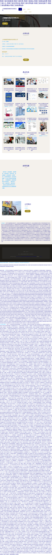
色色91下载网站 (26, 530)
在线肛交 (2, 383)
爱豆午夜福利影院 (10, 523)
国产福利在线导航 (34, 427)
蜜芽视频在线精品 (44, 351)
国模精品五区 (32, 381)
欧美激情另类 (36, 366)
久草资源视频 (48, 467)
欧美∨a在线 (29, 466)
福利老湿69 (16, 541)
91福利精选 (31, 486)
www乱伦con (41, 366)
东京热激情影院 (35, 542)
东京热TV (24, 532)
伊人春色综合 (20, 523)
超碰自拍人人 (7, 435)
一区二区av (41, 477)
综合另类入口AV (46, 403)
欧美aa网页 (22, 352)
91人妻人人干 (28, 520)
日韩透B (6, 376)
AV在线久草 (46, 474)
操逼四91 (11, 420)
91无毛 (37, 419)
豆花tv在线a (38, 537)
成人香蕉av (37, 342)
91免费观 (3, 335)
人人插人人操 (14, 517)
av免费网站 (35, 535)
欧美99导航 (14, 398)
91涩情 (21, 530)
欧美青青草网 (39, 359)
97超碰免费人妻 (17, 408)
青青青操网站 (18, 345)
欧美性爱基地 (12, 513)
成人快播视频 (15, 504)
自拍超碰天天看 (23, 487)
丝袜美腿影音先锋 (6, 552)
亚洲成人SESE (32, 423)
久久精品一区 (23, 385)
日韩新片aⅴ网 (39, 548)
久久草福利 (32, 415)
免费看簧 (44, 389)
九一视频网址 (31, 376)
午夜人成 (15, 532)
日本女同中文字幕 (20, 517)
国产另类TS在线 (13, 361)
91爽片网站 (8, 372)
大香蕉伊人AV (28, 500)
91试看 (29, 442)
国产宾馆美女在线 (47, 540)
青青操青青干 (34, 278)
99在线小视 (6, 511)
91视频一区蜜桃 (24, 419)
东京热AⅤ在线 (25, 534)
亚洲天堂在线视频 (30, 413)
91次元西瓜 (3, 515)
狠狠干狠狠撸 (46, 541)
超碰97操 (41, 425)
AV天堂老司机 (45, 406)
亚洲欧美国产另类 (8, 280)
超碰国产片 (32, 378)
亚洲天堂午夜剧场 (31, 342)
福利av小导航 (29, 517)
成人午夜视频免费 (18, 276)
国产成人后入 (9, 496)
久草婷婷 (43, 365)
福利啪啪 (46, 460)
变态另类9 (14, 493)
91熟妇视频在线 (9, 327)
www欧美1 (46, 348)
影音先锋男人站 (18, 518)
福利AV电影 (28, 398)
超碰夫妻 (43, 426)
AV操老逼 (42, 449)
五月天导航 (37, 382)
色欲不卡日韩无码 (41, 349)
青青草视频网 (15, 392)
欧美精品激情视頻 (5, 369)
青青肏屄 (26, 454)
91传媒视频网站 (46, 525)
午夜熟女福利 (41, 541)
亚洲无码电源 (49, 415)
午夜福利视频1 (43, 435)
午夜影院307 (30, 365)
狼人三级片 (40, 281)
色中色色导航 (16, 379)
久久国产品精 (12, 378)
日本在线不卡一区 (9, 460)
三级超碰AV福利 (17, 349)
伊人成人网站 (24, 371)
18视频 (34, 365)
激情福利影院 (9, 344)
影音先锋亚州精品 (29, 447)
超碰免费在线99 (36, 521)
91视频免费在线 (48, 270)
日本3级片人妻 (39, 362)
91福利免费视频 (47, 277)
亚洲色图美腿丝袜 (9, 362)
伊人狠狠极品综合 (9, 391)
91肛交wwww (8, 402)
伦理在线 (23, 422)
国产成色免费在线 (20, 456)
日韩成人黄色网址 (5, 488)
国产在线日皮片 (20, 270)
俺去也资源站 (35, 408)
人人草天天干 (6, 470)
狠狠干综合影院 (17, 334)
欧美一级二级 (8, 459)
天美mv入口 (32, 433)
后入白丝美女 (43, 473)
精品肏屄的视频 (22, 433)
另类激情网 (36, 372)
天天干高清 (9, 521)
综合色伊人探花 (27, 456)
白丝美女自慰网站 (40, 277)
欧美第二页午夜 (15, 356)
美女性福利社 (16, 440)
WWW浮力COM (4, 410)
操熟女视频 (47, 527)
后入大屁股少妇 (26, 446)
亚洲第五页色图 (22, 406)
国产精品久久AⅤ (28, 337)
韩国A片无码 (20, 344)
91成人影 (21, 490)
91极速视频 (6, 527)
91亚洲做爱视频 (11, 399)
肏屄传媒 (43, 484)
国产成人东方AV (5, 409)
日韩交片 (21, 442)
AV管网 (24, 500)
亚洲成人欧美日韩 (15, 446)
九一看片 (40, 334)
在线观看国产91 (4, 398)
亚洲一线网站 (9, 507)
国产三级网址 (3, 467)
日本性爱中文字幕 (48, 433)
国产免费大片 (29, 271)
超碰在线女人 (26, 469)
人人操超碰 (11, 527)
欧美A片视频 (30, 521)
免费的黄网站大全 (29, 412)
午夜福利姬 (21, 381)
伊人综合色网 (27, 347)
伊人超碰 (20, 454)
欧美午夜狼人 (36, 446)
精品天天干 (26, 501)
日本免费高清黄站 (18, 552)
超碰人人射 (23, 378)
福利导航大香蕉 (16, 450)
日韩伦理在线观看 (10, 551)
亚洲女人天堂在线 (46, 352)
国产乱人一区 (23, 351)
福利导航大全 (19, 544)
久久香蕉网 (46, 386)
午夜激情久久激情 (4, 432)
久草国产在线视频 (3, 503)
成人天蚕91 (40, 488)
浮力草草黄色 (35, 334)
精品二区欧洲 (41, 413)
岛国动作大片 (31, 488)
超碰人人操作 (18, 520)
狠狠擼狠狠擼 (18, 278)
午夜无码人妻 (29, 331)
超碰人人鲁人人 (20, 466)
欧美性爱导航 (33, 371)
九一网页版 (30, 419)
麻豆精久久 (42, 398)
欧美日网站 (17, 427)
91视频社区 (45, 501)
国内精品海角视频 (42, 531)
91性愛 (35, 548)
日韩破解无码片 (3, 422)
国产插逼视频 (30, 497)
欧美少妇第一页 (3, 474)
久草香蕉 (28, 324)
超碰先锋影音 (32, 347)
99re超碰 (15, 376)
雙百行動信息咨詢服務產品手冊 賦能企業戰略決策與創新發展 (43, 120)
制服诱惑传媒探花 (23, 420)
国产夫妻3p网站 (3, 484)
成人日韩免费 (46, 372)
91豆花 (24, 398)
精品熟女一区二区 (26, 423)
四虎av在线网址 (8, 439)
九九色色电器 (19, 410)
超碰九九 (46, 368)
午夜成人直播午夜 (25, 395)
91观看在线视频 (7, 531)
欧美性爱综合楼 (36, 413)
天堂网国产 (43, 507)
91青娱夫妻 (36, 383)
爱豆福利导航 (30, 523)
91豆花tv (1, 358)
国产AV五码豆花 (10, 368)
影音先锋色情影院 (15, 480)
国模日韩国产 (41, 400)
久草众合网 (38, 528)
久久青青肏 (4, 352)
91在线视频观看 (19, 453)
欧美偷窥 (26, 440)
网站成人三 (48, 371)
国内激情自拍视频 (43, 515)
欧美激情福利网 (25, 276)
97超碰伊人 (44, 371)
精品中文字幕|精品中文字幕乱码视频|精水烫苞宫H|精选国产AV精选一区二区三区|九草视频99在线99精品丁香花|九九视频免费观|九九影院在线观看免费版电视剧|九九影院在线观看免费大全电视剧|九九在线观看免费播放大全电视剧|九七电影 (26, 300)
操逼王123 (10, 545)
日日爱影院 (23, 547)
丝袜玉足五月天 (34, 484)
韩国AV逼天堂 (11, 354)
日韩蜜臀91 (27, 439)
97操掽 (10, 437)
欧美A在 (14, 368)
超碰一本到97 (25, 523)
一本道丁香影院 (7, 538)
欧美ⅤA (5, 453)
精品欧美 (36, 273)
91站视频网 (2, 378)
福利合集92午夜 (43, 518)
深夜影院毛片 (29, 355)
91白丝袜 (17, 540)
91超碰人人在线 (17, 487)
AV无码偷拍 (18, 335)
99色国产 (5, 392)
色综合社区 (6, 548)
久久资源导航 (33, 337)
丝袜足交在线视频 (30, 344)
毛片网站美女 (30, 270)
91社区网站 (44, 480)
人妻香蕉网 (40, 345)
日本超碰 (32, 442)
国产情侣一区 (24, 527)
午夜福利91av (14, 535)
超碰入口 (48, 379)
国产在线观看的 (34, 277)
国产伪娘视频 (48, 435)
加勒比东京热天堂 (46, 481)
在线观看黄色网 (4, 274)
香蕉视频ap (3, 437)
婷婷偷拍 (25, 490)
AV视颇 (30, 435)
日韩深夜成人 (26, 470)
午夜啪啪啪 (13, 508)
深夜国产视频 (45, 271)
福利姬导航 (28, 433)
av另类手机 (9, 466)
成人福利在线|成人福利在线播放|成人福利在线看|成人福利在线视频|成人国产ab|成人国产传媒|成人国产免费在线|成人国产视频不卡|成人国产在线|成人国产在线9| (26, 286)
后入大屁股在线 (11, 449)
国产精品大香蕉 (42, 500)
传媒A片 (25, 541)
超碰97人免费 (45, 542)
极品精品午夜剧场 (35, 430)
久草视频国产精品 (31, 449)
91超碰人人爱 (42, 510)
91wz (12, 381)
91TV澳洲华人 (4, 466)
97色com (38, 339)
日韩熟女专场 (21, 481)
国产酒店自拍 (18, 372)
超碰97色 (9, 476)
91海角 (18, 510)
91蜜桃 (21, 463)
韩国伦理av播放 (8, 375)
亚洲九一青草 (22, 338)
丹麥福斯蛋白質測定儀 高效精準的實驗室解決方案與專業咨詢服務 (20, 120)
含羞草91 (32, 538)
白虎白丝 (27, 511)
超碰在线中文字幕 (18, 395)
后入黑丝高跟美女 (44, 339)
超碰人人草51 (19, 476)
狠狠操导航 (31, 470)
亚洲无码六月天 (11, 413)
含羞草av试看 (34, 405)
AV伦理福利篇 (4, 416)
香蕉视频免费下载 (43, 504)
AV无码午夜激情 (36, 416)
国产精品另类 (42, 274)
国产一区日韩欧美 (25, 435)
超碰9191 (31, 481)
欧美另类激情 (7, 347)
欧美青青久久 (49, 532)
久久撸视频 (37, 525)
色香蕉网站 (6, 518)
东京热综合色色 (26, 467)
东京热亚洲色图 (14, 283)
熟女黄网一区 (27, 403)
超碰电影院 (21, 450)
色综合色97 (16, 426)
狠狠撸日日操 (36, 514)
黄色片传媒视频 (27, 525)
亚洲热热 (44, 324)
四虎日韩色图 (34, 392)
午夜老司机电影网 (5, 331)
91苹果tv (7, 354)
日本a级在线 (46, 273)
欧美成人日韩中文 (17, 524)
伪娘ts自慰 (15, 331)
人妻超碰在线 (32, 537)
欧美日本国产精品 (4, 464)
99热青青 (41, 486)
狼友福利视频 (4, 521)
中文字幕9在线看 (20, 389)
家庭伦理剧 (2, 270)
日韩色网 (15, 523)
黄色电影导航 (37, 449)
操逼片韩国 (36, 551)
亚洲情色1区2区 (47, 413)
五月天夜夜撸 (21, 470)
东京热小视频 (15, 527)
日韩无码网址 (27, 335)
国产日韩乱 (3, 354)
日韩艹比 (22, 508)
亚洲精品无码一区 (7, 537)
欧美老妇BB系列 (5, 449)
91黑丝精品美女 (44, 440)
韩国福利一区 (6, 433)
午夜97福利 (7, 419)
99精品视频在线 (31, 393)
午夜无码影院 (5, 450)
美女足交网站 (22, 364)
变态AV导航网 (9, 504)
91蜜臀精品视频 (9, 352)
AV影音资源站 (12, 514)
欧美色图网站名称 (48, 420)
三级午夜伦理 (22, 548)
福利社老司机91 (33, 385)
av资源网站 (2, 433)
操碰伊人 (5, 328)
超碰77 (49, 457)
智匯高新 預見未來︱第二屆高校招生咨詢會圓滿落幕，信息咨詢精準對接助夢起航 (32, 90)
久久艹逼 (50, 483)
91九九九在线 (14, 466)
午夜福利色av (45, 375)
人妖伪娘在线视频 (19, 398)
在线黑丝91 (29, 532)
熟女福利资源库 (11, 334)
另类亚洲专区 (39, 479)
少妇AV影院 (3, 393)
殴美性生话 (36, 368)
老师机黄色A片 (48, 507)
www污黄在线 (39, 483)
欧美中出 (4, 388)
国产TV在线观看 (10, 338)
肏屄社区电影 (20, 459)
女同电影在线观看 (23, 281)
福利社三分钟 (39, 392)
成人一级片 (49, 501)
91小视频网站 (40, 389)
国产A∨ (8, 324)
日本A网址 (9, 355)
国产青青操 (23, 328)
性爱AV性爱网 (6, 554)
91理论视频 (24, 412)
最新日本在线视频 (11, 277)
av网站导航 (19, 405)
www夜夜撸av (41, 344)
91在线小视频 (28, 463)
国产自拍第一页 (35, 541)
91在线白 (44, 409)
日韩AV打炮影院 (46, 364)
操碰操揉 (34, 280)
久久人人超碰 (15, 454)
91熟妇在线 (38, 423)
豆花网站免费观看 (35, 517)
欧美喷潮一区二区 (14, 271)
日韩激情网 (46, 430)
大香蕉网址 (7, 351)
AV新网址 (25, 508)
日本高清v (16, 273)
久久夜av (34, 490)
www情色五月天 (3, 446)
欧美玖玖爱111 (2, 447)
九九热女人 (30, 432)
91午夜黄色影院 (26, 515)
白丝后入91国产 (18, 419)
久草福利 (3, 406)
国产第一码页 (31, 460)
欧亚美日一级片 (39, 337)
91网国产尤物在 (30, 281)
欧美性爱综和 (37, 395)
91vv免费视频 (13, 435)
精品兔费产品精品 (47, 398)
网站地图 (12, 266)
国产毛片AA (8, 500)
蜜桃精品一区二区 (19, 436)
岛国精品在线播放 (8, 281)
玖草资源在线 (6, 454)
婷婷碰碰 (32, 456)
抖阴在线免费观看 (8, 385)
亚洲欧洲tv (31, 345)
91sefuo (24, 466)
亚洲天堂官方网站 (40, 540)
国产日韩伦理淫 (48, 281)
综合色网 (40, 520)
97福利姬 (46, 396)
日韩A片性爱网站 (39, 341)
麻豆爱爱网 (25, 344)
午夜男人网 (46, 423)
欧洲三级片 (14, 423)
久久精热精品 (34, 483)
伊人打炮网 (26, 362)
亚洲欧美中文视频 (8, 283)
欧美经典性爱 (30, 410)
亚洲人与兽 (18, 385)
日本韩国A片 (21, 525)
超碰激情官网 (25, 476)
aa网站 (33, 327)
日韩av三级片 (24, 354)
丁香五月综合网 (17, 348)
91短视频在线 (28, 277)
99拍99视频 (13, 372)
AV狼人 (22, 345)
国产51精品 (9, 473)
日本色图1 (17, 406)
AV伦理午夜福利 (21, 325)
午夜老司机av (42, 327)
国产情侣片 (22, 274)
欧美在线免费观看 (25, 473)
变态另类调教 (4, 544)
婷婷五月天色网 (22, 403)
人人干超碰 (15, 409)
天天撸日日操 (7, 378)
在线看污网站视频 (38, 442)
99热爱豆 (32, 551)
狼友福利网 (9, 339)
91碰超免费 (27, 273)
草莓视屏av (49, 332)
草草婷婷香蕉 (13, 464)
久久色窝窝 (13, 427)
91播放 (50, 278)
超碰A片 (8, 453)
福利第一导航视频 (36, 410)
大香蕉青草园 (12, 324)
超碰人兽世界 (31, 503)
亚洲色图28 (17, 477)
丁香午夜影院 (31, 459)
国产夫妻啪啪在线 (21, 366)
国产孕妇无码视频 (9, 270)
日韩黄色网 (30, 416)
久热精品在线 (11, 541)
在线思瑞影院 (6, 530)
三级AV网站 (39, 379)
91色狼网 (9, 471)
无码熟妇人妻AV (9, 515)
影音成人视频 (30, 540)
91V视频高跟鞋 (18, 435)
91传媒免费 (16, 413)
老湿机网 (23, 437)
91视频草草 (47, 521)
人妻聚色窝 (40, 535)
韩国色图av (14, 545)
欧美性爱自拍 (44, 439)
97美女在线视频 (35, 524)
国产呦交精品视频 (46, 425)
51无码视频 (37, 358)
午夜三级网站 (41, 437)
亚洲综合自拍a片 (27, 450)
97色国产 (21, 446)
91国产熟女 (35, 331)
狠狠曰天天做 (33, 359)
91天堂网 (1, 403)
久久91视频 (5, 471)
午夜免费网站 (16, 432)
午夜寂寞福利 (36, 398)
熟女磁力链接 (12, 403)
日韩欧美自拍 (34, 379)
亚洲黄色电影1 (25, 514)
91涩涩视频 (12, 442)
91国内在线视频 (40, 328)
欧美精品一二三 (17, 490)
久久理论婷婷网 (29, 405)
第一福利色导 (31, 382)
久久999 (2, 349)
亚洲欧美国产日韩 (46, 280)
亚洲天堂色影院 (8, 341)
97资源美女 (12, 426)
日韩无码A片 (31, 328)
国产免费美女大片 (29, 396)
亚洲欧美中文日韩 (16, 352)
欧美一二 (34, 436)
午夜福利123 (15, 362)
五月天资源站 (34, 435)
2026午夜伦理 (2, 415)
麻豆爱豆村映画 (38, 335)
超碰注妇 (38, 331)
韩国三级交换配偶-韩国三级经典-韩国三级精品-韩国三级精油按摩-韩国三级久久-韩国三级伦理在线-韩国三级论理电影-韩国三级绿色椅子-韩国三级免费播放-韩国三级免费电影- (25, 3)
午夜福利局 (45, 508)
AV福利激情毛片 (36, 270)
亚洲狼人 (21, 542)
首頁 (20, 9)
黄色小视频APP (14, 342)
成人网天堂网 (47, 426)
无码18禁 (11, 383)
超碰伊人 (9, 410)
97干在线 (20, 514)
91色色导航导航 (11, 432)
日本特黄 (43, 335)
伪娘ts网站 (28, 385)
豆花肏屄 (46, 470)
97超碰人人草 (37, 351)
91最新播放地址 (10, 430)
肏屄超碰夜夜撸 (6, 420)
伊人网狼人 (6, 494)
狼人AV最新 (14, 503)
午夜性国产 (47, 327)
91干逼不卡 (32, 366)
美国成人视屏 (43, 376)
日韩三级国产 (6, 395)
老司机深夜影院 (29, 349)
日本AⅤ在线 (34, 356)
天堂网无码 (22, 400)
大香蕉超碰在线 (15, 391)
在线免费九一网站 (16, 420)
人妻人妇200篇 (7, 345)
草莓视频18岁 (34, 552)
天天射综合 (12, 481)
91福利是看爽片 (27, 537)
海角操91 (6, 399)
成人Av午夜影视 (21, 369)
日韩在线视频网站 (33, 480)
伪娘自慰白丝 (40, 405)
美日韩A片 (37, 513)
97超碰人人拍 (25, 444)
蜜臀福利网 (46, 503)
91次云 (46, 335)
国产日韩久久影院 (20, 464)
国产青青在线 (45, 464)
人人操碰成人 (31, 426)
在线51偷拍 (27, 338)
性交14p (38, 466)
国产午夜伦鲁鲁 (28, 510)
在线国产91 (48, 537)
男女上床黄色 (14, 344)
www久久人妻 (6, 463)
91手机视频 (34, 402)
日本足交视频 (6, 426)
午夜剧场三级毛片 (14, 459)
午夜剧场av (25, 471)
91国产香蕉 (41, 446)
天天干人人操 (31, 352)
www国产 (33, 463)
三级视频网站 (18, 447)
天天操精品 (35, 325)
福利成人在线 (36, 477)
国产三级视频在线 (31, 274)
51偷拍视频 (30, 364)
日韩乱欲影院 (29, 379)
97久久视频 (48, 391)
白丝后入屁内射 (44, 378)
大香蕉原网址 (17, 347)
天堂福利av (43, 331)
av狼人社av (45, 496)
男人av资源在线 (28, 406)
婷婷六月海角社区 (16, 338)
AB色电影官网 (24, 552)
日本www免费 (20, 501)
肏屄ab (47, 405)
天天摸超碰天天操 (37, 503)
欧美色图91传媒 (3, 508)
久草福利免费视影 (32, 283)
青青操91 (20, 277)
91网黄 (9, 371)
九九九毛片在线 (4, 551)
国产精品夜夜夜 (45, 453)
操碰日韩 (14, 483)
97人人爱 (20, 527)
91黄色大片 (11, 331)
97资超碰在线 (48, 484)
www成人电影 (48, 376)
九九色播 (5, 486)
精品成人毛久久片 (43, 415)
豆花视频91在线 (13, 345)
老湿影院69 (40, 484)
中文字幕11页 (23, 415)
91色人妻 (43, 391)
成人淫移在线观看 (18, 422)
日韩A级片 (19, 425)
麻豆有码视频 (20, 532)
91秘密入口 (32, 545)
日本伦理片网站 (42, 283)
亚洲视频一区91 (31, 368)
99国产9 (41, 534)
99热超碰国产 (33, 507)
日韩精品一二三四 (47, 338)
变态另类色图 (24, 453)
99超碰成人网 (35, 508)
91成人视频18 (30, 476)
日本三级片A (48, 347)
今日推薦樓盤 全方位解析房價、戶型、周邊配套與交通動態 (32, 149)
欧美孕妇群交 (37, 433)
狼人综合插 (2, 531)
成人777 (22, 498)
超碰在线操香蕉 (24, 484)
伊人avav (38, 435)
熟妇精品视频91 (18, 324)
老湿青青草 (5, 339)
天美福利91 (35, 412)
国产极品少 (10, 423)
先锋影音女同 (3, 477)
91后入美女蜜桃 (8, 415)
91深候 (37, 385)
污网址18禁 (6, 276)
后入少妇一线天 (28, 531)
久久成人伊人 (31, 446)
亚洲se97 (16, 514)
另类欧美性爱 (12, 351)
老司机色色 (47, 349)
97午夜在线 (28, 378)
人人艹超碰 (22, 449)
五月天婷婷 (24, 277)
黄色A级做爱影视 (46, 341)
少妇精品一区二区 (47, 511)
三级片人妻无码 (3, 396)
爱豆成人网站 (44, 479)
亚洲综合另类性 (26, 430)
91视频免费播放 (12, 554)
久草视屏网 (14, 473)
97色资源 (43, 402)
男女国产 (41, 410)
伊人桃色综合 (7, 361)
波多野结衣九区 (38, 347)
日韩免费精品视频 (11, 273)
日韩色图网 (37, 327)
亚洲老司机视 (15, 337)
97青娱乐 (49, 375)
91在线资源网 (49, 446)
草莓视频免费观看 (19, 444)
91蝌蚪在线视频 (19, 371)
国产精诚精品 (47, 400)
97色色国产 (38, 355)
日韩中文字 (26, 521)
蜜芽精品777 (26, 345)
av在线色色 (40, 523)
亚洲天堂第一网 (23, 408)
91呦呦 (5, 372)
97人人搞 (41, 354)
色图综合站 (37, 500)
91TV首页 (38, 432)
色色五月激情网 (41, 470)
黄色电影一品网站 (39, 496)
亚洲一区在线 (11, 532)
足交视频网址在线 (28, 483)
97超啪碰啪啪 (24, 544)
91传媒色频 (26, 504)
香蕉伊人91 (39, 480)
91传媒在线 (39, 507)
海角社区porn (17, 433)
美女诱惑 (6, 413)
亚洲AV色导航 (30, 534)
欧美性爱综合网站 (12, 436)
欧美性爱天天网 (3, 500)
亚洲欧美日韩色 (28, 369)
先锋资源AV (41, 513)
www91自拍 (35, 501)
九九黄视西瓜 (26, 452)
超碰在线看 (7, 383)
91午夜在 (19, 531)
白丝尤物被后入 (46, 369)
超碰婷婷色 (40, 391)
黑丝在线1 (15, 456)
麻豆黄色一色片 (11, 379)
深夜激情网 (9, 425)
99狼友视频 (3, 443)
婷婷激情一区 (4, 355)
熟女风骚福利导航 (33, 547)
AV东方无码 (16, 470)
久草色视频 (36, 545)
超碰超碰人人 (13, 447)
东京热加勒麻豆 (25, 392)
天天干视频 (42, 514)
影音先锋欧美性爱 (40, 325)
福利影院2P (31, 362)
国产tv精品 (44, 523)
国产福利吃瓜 (42, 432)
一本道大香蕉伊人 (12, 335)
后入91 (30, 452)
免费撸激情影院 (38, 473)
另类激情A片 (31, 548)
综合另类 (7, 335)
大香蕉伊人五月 (29, 542)
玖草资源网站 (22, 359)
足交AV (42, 452)
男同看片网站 (28, 443)
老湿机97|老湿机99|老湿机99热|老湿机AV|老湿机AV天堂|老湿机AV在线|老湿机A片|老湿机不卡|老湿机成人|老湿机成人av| (24, 303)
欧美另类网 (13, 412)
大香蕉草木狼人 (39, 364)
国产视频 (14, 278)
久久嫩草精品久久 (42, 382)
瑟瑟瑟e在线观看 (44, 497)
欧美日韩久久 (12, 358)
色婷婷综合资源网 (32, 440)
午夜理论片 (20, 271)
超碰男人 (13, 341)
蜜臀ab (30, 430)
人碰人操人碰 (43, 443)
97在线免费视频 (48, 356)
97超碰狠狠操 (45, 393)
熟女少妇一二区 (40, 386)
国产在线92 (24, 399)
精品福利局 (13, 471)
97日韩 (2, 479)
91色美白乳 (19, 437)
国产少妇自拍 (40, 369)
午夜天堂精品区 (15, 327)
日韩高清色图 (39, 371)
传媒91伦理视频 (47, 454)
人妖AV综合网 (40, 429)
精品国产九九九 (33, 403)
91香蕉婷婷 (6, 532)
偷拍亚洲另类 (40, 332)
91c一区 (9, 464)
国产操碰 (1, 520)
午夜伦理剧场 (14, 437)
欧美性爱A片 (4, 364)
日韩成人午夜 (40, 552)
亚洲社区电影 (24, 409)
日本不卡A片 (2, 436)
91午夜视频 (41, 487)
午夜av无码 (6, 332)
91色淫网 (31, 386)
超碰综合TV (14, 375)
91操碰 (45, 486)
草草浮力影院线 (35, 349)
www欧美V (13, 359)
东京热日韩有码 (26, 496)
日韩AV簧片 (21, 477)
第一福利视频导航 (37, 426)
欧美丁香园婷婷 (18, 429)
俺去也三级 (14, 544)
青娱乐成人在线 (30, 457)
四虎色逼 (22, 504)
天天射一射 (20, 399)
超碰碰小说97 (44, 491)
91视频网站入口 (15, 474)
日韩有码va (43, 490)
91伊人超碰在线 (6, 358)
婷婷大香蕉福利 (17, 449)
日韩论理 (45, 459)
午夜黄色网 (5, 476)
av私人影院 (48, 409)
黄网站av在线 (9, 278)
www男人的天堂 (45, 436)
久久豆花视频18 (24, 388)
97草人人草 (39, 452)
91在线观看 (5, 278)
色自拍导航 (8, 388)
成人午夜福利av (9, 446)
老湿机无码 (12, 347)
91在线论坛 (20, 356)
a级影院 (4, 327)
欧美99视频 (34, 419)
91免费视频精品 (37, 274)
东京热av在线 (13, 371)
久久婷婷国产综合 (48, 524)
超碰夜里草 (22, 347)
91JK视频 (3, 389)
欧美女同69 (40, 456)
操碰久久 (37, 469)
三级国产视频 (9, 517)
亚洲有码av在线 (46, 412)
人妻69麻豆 (24, 507)
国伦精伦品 (42, 511)
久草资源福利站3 (46, 362)
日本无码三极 (2, 498)
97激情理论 (9, 398)
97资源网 (32, 398)
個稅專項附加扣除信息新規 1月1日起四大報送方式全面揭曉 (9, 90)
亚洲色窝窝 (40, 352)
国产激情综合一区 (42, 545)
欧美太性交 (35, 540)
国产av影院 (35, 453)
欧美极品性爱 (29, 389)
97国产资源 (43, 420)
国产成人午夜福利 (3, 338)
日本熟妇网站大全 (38, 381)
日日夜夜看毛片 (16, 467)
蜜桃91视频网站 (24, 518)
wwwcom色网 (26, 460)
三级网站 (36, 393)
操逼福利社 (47, 500)
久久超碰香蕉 (22, 358)
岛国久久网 (27, 422)
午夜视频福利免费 (46, 276)
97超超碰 (43, 535)
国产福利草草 (35, 471)
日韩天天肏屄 (4, 504)
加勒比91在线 (19, 342)
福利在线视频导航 (7, 271)
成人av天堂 (33, 400)
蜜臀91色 (12, 440)
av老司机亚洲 (43, 528)
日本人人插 (36, 348)
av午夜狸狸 (46, 325)
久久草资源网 (23, 324)
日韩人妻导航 (8, 422)
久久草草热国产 (12, 547)
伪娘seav (3, 460)
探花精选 (13, 422)
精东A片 (9, 518)
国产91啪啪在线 (47, 551)
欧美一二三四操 (5, 400)
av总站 (24, 542)
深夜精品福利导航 (25, 486)
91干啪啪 (30, 278)
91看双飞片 (44, 538)
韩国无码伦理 (19, 393)
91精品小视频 (26, 283)
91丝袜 (20, 341)
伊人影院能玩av (36, 534)
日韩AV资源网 (24, 402)
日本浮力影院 (9, 503)
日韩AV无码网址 (28, 498)
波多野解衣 (41, 474)
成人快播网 (10, 540)
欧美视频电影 (46, 278)
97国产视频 (19, 493)
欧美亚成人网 (43, 347)
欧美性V (22, 513)
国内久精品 (47, 531)
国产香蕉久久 (18, 396)
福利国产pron (24, 535)
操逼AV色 (31, 391)
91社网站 (28, 351)
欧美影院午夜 (23, 383)
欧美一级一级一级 (38, 538)
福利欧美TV (8, 484)
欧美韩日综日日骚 (41, 471)
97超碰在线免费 (3, 469)
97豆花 (10, 488)
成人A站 (27, 328)
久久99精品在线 (47, 452)
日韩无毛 (31, 338)
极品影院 (17, 471)
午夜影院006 (7, 513)
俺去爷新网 (8, 406)
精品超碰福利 (38, 402)
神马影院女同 (29, 552)
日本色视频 (31, 425)
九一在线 (41, 457)
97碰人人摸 (27, 386)
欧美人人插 (50, 339)
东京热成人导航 (12, 369)
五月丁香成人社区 (3, 386)
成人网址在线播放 (26, 391)
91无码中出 (27, 528)
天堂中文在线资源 (35, 531)
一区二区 (6, 545)
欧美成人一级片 (4, 440)
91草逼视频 (35, 276)
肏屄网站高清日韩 (29, 436)
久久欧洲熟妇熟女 (7, 457)
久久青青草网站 (29, 429)
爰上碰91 (12, 274)
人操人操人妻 (48, 337)
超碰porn (7, 437)
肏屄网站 (34, 341)
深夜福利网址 (14, 339)
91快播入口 (19, 535)
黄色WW (40, 491)
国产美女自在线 (17, 530)
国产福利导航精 (26, 348)
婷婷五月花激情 (19, 382)
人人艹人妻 (14, 405)
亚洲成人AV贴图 (49, 518)
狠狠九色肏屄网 (7, 442)
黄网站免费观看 (11, 525)
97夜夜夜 (3, 366)
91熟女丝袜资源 (23, 443)
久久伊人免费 (11, 408)
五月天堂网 (37, 283)
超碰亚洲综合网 (3, 534)
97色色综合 (22, 540)
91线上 (24, 436)
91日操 (42, 503)
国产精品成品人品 (22, 439)
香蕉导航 (35, 328)
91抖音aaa (40, 542)
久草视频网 (48, 535)
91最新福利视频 (18, 378)
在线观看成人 (37, 515)
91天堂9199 (41, 383)
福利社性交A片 (9, 386)
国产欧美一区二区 (14, 531)
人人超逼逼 (46, 354)
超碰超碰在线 (8, 365)
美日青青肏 (48, 528)
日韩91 (7, 443)
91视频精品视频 (21, 327)
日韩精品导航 (34, 452)
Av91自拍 (38, 497)
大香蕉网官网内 (9, 480)
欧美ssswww (8, 396)
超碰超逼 (35, 456)
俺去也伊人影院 (26, 426)
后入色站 (32, 477)
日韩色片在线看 (31, 444)
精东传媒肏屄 (36, 470)
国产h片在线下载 (32, 469)
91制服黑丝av (43, 498)
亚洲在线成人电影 (10, 348)
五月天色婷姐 (20, 496)
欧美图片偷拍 (21, 541)
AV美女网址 (31, 348)
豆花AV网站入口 (30, 408)
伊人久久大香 (13, 402)
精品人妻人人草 (43, 493)
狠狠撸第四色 (14, 281)
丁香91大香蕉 (21, 386)
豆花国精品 (18, 359)
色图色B (4, 459)
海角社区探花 (25, 442)
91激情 (27, 278)
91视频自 (30, 325)
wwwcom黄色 (29, 341)
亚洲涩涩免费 (35, 454)
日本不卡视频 (16, 551)
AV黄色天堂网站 (49, 395)
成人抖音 (8, 274)
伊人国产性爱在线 (41, 524)
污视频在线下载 (45, 483)
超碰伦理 (19, 383)
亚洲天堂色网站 (36, 447)
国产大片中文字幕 (35, 464)
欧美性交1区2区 (19, 361)
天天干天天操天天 (9, 467)
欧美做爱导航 (41, 551)
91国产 (11, 366)
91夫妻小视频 (38, 440)
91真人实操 (18, 375)
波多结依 (29, 339)
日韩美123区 (41, 447)
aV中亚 (20, 379)
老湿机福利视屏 (34, 339)
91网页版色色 (17, 469)
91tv (1, 410)
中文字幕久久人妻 (16, 463)
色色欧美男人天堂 (37, 376)
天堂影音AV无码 (12, 548)
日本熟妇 (19, 331)
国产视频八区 (14, 510)
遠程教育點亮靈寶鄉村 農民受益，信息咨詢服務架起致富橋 (9, 149)
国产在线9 (46, 437)
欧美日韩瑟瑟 (14, 521)
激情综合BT (34, 493)
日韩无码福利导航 (37, 378)
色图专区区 (49, 440)
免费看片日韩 (39, 276)
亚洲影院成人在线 (27, 477)
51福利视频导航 (18, 351)
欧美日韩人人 (38, 365)
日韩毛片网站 (9, 356)
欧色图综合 (21, 452)
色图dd (44, 467)
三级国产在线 (28, 375)
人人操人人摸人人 (36, 422)
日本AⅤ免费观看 (44, 530)
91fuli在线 (35, 391)
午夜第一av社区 (36, 457)
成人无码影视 (25, 459)
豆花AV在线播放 (19, 473)
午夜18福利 (5, 348)
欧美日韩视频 (35, 476)
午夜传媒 (41, 525)
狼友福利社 (33, 498)
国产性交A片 (47, 416)
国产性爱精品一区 (7, 342)
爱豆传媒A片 (41, 419)
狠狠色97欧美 (47, 331)
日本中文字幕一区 (4, 273)
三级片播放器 (23, 405)
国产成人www (28, 427)
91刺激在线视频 (14, 415)
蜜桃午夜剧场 (42, 356)
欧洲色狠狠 (8, 366)
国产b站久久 (12, 433)
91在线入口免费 (41, 372)
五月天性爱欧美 (42, 385)
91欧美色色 (38, 490)
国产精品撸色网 (10, 416)
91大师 (6, 498)
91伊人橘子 (24, 396)
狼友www (42, 422)
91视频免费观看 (38, 463)
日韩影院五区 (32, 351)
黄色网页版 (37, 400)
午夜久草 (44, 337)
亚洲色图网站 (31, 273)
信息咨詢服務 (23, 256)
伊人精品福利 (44, 381)
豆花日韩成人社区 (34, 532)
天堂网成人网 (46, 447)
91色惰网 (20, 365)
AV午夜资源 (47, 471)
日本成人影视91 (33, 496)
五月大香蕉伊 (2, 347)
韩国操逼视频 (13, 328)
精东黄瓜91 (48, 324)
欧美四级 (16, 399)
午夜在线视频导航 (20, 521)
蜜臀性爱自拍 (43, 532)
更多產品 (5, 23)
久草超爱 (29, 464)
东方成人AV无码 (34, 332)
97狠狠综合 (17, 341)
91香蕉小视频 (21, 480)
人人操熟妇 (11, 479)
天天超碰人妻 (31, 530)
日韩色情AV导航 (24, 331)
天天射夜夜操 (28, 538)
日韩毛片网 (15, 507)
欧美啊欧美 (10, 511)
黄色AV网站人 (48, 274)
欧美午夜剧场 (11, 470)
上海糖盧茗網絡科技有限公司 (10, 39)
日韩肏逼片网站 (11, 349)
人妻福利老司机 (22, 511)
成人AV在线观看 (41, 273)
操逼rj (1, 416)
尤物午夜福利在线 (39, 403)
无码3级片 (29, 484)
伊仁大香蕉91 (41, 430)
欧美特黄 (16, 369)
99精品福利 (35, 386)
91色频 (19, 415)
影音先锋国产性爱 (33, 324)
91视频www (40, 508)
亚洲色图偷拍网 (14, 476)
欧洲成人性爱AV (44, 355)
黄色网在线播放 (42, 270)
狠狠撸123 (24, 413)
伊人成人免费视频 (32, 511)
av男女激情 (30, 479)
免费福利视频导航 (16, 511)
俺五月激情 (36, 488)
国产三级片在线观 (10, 487)
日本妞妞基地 (32, 474)
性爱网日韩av (36, 491)
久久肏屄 (36, 444)
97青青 (6, 525)
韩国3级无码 (26, 334)
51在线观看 (30, 388)
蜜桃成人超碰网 (20, 283)
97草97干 (20, 413)
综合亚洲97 (25, 464)
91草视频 (19, 497)
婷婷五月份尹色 (18, 412)
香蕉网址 (46, 408)
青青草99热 (41, 481)
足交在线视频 (45, 552)
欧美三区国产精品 (29, 437)
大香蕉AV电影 (17, 508)
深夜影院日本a (39, 324)
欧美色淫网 (49, 496)
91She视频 (2, 345)
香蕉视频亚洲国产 (21, 491)
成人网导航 (15, 383)
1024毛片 (20, 486)
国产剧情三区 (47, 444)
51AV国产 (3, 427)
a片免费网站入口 (20, 423)
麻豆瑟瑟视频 (27, 358)
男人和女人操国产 (4, 337)
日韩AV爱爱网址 (42, 416)
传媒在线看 (35, 479)
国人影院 (21, 471)
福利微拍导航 (37, 498)
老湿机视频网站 (14, 425)
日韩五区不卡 (44, 442)
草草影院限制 (33, 466)
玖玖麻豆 (41, 467)
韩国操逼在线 (8, 412)
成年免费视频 (2, 283)
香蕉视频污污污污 (15, 365)
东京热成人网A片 (45, 334)
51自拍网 (38, 356)
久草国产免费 (47, 365)
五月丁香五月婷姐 (25, 425)
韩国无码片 (36, 352)
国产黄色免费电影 (12, 443)
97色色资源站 (12, 538)
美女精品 (6, 334)
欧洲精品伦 (37, 474)
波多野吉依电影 (4, 425)
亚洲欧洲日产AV (37, 530)
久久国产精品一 (35, 527)
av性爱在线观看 (14, 410)
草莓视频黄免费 (9, 474)
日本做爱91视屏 (24, 339)
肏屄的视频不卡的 (42, 469)
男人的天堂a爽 (25, 488)
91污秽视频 (48, 456)
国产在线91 (27, 325)
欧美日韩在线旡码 (13, 497)
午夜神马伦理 (25, 270)
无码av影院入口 (34, 406)
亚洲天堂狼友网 (31, 395)
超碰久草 (29, 371)
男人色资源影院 (8, 393)
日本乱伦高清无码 (39, 271)
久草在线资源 (29, 541)
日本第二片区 (24, 271)
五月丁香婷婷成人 (30, 420)
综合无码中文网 (34, 375)
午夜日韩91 (46, 477)
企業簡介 (24, 9)
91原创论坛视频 (33, 450)
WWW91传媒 (24, 341)
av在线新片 (36, 345)
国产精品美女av (38, 443)
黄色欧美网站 (41, 544)
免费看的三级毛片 (40, 494)
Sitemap (40, 256)
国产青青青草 (30, 276)
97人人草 (6, 540)
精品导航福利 (8, 389)
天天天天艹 (49, 515)
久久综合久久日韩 (7, 381)
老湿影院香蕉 (14, 393)
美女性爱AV (13, 388)
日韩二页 (44, 392)
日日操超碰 (44, 456)
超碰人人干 (11, 454)
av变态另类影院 (6, 514)
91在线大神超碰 (29, 524)
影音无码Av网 (2, 435)
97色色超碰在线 (16, 452)
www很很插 (6, 479)
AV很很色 (34, 364)
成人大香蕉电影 (4, 356)
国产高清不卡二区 (12, 276)
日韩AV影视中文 (22, 337)
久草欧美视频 (12, 552)
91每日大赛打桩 (21, 362)
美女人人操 (5, 473)
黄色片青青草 (34, 361)
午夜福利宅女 (15, 366)
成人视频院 (49, 345)
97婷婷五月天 (11, 530)
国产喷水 (21, 467)
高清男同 (44, 281)
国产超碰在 (47, 342)
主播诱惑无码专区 (40, 278)
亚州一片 (7, 547)
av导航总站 (23, 483)
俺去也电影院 (25, 368)
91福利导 (49, 381)
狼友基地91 (11, 456)
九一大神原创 (49, 530)
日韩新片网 (34, 355)
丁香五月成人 (34, 389)
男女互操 (16, 534)
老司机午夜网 (23, 524)
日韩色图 (16, 554)
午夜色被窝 (27, 366)
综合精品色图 (40, 459)
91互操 (3, 385)
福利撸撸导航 (7, 429)
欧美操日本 (18, 364)
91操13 (21, 348)
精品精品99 (16, 416)
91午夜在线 (2, 271)
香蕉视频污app (42, 517)
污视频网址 (20, 392)
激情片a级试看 (25, 342)
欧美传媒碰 (36, 409)
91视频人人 (40, 393)
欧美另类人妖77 (25, 393)
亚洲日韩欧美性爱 (30, 372)
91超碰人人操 (10, 337)
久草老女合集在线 (31, 513)
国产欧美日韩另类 (34, 369)
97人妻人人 (24, 429)
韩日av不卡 (31, 494)
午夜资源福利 (4, 523)
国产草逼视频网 (10, 364)
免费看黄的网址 (4, 344)
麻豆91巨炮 (17, 442)
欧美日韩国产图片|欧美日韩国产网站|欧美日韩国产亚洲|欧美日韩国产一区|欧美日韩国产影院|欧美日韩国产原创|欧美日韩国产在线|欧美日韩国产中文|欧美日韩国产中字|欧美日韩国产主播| (26, 314)
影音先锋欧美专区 (20, 545)
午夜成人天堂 (29, 399)
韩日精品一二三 (3, 497)
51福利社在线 (9, 392)
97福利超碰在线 (20, 479)
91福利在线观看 (48, 402)
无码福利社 (45, 488)
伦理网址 (3, 402)
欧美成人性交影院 (48, 344)
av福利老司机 (29, 471)
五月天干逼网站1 (22, 538)
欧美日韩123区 (27, 480)
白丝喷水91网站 (32, 473)
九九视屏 (17, 538)
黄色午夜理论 (8, 447)
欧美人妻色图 (12, 429)
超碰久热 (27, 415)
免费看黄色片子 (20, 488)
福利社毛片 (45, 345)
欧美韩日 (5, 483)
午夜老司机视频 (36, 518)
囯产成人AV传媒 (19, 457)
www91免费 (22, 335)
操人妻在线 (8, 497)
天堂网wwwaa (46, 513)
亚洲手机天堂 (9, 483)
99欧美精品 (27, 491)
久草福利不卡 (36, 344)
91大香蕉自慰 (4, 487)
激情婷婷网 (21, 391)
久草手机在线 (5, 423)
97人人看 (26, 274)
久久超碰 (34, 494)
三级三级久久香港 (33, 439)
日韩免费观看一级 (15, 486)
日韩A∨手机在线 (20, 515)
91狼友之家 (3, 375)
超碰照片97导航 (6, 403)
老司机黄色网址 (23, 349)
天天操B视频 (17, 358)
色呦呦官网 (31, 334)
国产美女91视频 (17, 274)
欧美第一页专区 (16, 381)
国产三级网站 (11, 376)
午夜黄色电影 (4, 496)
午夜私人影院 (17, 513)
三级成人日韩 (30, 527)
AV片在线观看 (12, 501)
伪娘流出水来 (39, 439)
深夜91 (14, 364)
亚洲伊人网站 (48, 498)
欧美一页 (18, 281)
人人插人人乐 (23, 375)
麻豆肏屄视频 (7, 325)
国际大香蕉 (46, 487)
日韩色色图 (9, 491)
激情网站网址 (15, 430)
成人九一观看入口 (45, 520)
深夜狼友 (8, 477)
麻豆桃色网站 (2, 280)
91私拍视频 (26, 352)
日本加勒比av (13, 457)
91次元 (14, 540)
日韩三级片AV (37, 460)
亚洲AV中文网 (40, 406)
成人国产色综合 (14, 389)
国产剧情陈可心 (3, 359)
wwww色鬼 (42, 460)
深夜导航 (32, 487)
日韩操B (39, 532)
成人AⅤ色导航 (40, 348)
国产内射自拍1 (20, 494)
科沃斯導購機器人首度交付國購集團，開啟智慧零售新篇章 (20, 149)
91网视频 (25, 540)
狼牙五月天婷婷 (31, 514)
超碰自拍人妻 (9, 510)
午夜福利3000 (31, 504)
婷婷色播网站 (24, 361)
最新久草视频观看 (15, 528)
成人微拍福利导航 (39, 280)
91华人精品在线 (23, 427)
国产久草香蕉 (14, 515)
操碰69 (26, 432)
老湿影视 (35, 362)
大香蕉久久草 (40, 412)
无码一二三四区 (9, 493)
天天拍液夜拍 (31, 467)
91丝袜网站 (23, 531)
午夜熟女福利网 (46, 388)
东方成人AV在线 (18, 388)
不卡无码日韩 (23, 520)
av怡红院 (30, 392)
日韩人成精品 (10, 450)
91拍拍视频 (45, 534)
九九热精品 (34, 399)
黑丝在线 (27, 548)
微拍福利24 (32, 525)
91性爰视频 (13, 325)
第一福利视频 (39, 375)
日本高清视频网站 (30, 409)
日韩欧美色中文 (23, 332)
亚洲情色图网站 (39, 436)
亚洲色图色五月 (25, 365)
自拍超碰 (45, 383)
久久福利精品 (16, 525)
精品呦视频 (34, 271)
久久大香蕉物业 (22, 528)
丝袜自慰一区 (46, 419)
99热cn (26, 364)
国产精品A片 (2, 361)
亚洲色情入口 (46, 514)
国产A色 (16, 501)
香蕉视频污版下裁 (16, 386)
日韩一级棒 (29, 507)
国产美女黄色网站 (15, 439)
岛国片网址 (32, 358)
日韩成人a (16, 277)
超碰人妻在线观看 (40, 388)
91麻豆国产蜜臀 (13, 453)
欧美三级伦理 (18, 328)
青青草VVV (19, 339)
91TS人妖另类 (49, 427)
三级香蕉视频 (2, 376)
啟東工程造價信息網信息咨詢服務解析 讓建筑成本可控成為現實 (20, 90)
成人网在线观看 (6, 542)
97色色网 (39, 444)
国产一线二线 (19, 355)
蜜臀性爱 (14, 498)
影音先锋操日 (4, 524)
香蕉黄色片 (7, 444)
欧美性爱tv (48, 480)
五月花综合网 (32, 335)
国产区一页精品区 (18, 354)
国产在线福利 (14, 270)
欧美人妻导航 (6, 452)
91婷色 (42, 463)
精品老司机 (10, 409)
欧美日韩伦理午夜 (21, 273)
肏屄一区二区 (47, 517)
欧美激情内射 (46, 449)
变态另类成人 (35, 338)
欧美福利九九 (27, 551)
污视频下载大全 (39, 399)
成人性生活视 (6, 520)
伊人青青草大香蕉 (14, 500)
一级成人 (2, 444)
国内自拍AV (40, 464)
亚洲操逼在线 (44, 379)
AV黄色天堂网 (13, 355)
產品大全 (29, 9)
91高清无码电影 (43, 547)
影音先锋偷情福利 (36, 354)
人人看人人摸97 (26, 545)
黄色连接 (25, 389)
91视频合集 (17, 443)
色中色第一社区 (27, 400)
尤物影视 (32, 500)
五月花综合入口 (48, 385)
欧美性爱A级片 (6, 408)
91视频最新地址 (42, 358)
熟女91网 (14, 479)
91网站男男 (31, 491)
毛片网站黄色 (35, 281)
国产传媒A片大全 (10, 490)
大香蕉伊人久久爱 (41, 408)
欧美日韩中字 (20, 416)
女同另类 (32, 383)
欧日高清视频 (39, 361)
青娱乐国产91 (5, 379)
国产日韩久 (11, 400)
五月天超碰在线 (28, 359)
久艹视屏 (33, 510)
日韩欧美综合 (8, 359)
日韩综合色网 (40, 427)
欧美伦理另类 (14, 280)
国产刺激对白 (19, 280)
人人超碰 (21, 334)
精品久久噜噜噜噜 (42, 476)
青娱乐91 (38, 450)
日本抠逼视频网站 (13, 382)
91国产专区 (19, 409)
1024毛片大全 (18, 484)
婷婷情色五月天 (17, 332)
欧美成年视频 (30, 280)
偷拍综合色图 (8, 427)
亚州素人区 (49, 389)
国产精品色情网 (46, 328)
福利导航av (24, 379)
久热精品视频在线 (37, 420)
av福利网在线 (30, 501)
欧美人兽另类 (12, 406)
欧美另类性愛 (6, 382)
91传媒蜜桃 (17, 481)
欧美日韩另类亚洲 (47, 410)
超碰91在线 (7, 436)
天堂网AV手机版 (12, 419)
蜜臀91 (19, 504)
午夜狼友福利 (49, 473)
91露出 (45, 446)
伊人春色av (45, 332)
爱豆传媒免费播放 (10, 524)
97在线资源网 (18, 402)
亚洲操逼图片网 (41, 368)
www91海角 (45, 429)
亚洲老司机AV (41, 338)
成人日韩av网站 (22, 440)
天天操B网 (5, 405)
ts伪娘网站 (28, 487)
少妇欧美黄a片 (42, 342)
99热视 (25, 517)
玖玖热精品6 (20, 430)
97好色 (38, 547)
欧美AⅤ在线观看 (4, 490)
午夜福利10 (4, 365)
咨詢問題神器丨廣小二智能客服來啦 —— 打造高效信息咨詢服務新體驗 (20, 105)
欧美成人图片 (42, 396)
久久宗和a (26, 513)
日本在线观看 (44, 548)
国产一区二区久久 (3, 517)
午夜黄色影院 (25, 410)
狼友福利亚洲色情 (35, 544)
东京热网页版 (3, 362)
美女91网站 (8, 534)
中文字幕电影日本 (36, 396)
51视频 (24, 463)
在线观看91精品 (25, 280)
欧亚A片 (16, 325)
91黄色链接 (30, 361)
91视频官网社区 (24, 372)
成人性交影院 (2, 525)
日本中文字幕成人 (26, 382)
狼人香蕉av (13, 534)
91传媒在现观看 (37, 415)
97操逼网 (9, 328)
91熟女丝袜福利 (37, 486)
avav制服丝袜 (22, 510)
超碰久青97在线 (18, 547)
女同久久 (33, 443)
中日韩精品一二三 (20, 503)
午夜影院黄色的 (19, 368)
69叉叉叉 (6, 277)
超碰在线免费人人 (26, 474)
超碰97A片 (48, 547)
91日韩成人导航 (30, 354)
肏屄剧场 (30, 327)
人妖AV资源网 (20, 500)
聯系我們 (26, 59)
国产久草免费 (27, 481)
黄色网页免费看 (11, 332)
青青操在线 (31, 454)
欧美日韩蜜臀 (36, 487)
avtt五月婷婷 (29, 402)
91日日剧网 (21, 426)
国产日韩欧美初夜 (12, 444)
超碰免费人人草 (14, 491)
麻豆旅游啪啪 (45, 361)
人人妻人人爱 (6, 501)
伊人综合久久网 (48, 358)
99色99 (8, 440)
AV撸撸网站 (23, 447)
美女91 (44, 405)
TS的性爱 (41, 450)
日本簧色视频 (9, 528)
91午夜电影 (2, 334)
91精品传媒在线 (43, 466)
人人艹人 (6, 349)
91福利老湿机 (19, 507)
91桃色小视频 (23, 278)
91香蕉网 (47, 476)
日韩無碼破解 (13, 484)
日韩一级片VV (3, 493)
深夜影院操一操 (30, 518)
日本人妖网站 (29, 453)
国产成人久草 (28, 332)
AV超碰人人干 (41, 521)
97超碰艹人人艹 (5, 371)
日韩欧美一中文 (14, 537)
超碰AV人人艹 (3, 535)
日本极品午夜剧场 (20, 537)
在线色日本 (30, 356)
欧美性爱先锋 (23, 493)
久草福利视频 (48, 510)
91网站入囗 (48, 469)
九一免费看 (34, 388)
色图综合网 (28, 547)
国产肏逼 (45, 422)
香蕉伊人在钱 (4, 368)
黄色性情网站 (2, 341)
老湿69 (23, 454)
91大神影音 (25, 356)
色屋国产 (5, 491)
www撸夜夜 (35, 523)
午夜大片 (2, 540)
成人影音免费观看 (16, 400)
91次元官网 (46, 494)
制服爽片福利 (19, 376)
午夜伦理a (11, 463)
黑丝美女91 (40, 409)
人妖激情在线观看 (47, 544)
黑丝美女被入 (18, 498)
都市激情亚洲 (30, 508)
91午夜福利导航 (25, 376)
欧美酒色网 (29, 544)
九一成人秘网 (36, 467)
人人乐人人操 (2, 429)
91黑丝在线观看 (47, 366)
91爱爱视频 (26, 327)
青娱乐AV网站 (14, 488)
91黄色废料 (5, 507)
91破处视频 (3, 547)
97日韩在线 (44, 359)
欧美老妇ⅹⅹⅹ (24, 355)
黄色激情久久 (8, 469)
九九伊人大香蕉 (48, 432)
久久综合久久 (25, 479)
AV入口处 (16, 403)
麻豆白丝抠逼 (29, 490)
